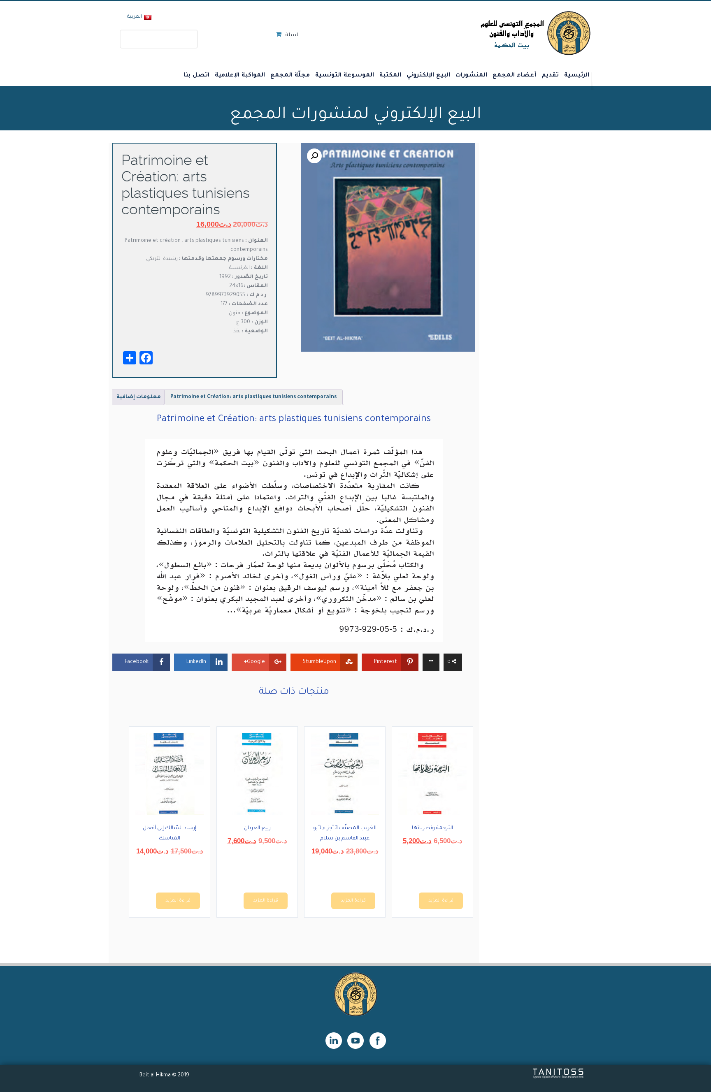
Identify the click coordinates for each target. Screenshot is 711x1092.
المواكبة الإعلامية (240, 75)
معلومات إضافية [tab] (138, 397)
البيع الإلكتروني (428, 75)
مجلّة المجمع (290, 75)
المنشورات (471, 75)
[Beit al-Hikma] (506, 33)
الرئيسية (576, 75)
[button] (314, 155)
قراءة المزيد (440, 900)
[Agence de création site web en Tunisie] (558, 1077)
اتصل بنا (196, 75)
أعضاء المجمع (514, 75)
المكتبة (390, 75)
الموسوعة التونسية (344, 75)
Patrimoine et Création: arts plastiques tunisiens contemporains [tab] (253, 397)
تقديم (550, 75)
